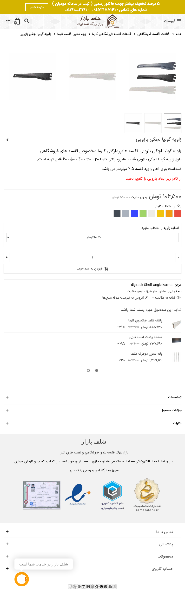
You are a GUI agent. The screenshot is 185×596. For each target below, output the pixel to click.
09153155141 (104, 10)
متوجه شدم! (37, 7)
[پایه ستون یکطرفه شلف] (7, 140)
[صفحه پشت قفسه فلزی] (176, 340)
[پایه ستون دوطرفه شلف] (176, 357)
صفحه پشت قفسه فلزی (145, 337)
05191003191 (76, 10)
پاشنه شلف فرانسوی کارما (145, 320)
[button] (96, 371)
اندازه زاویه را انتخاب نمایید (160, 228)
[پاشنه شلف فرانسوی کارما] (176, 323)
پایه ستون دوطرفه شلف (146, 354)
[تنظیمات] (8, 21)
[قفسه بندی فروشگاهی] (97, 21)
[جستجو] (26, 21)
